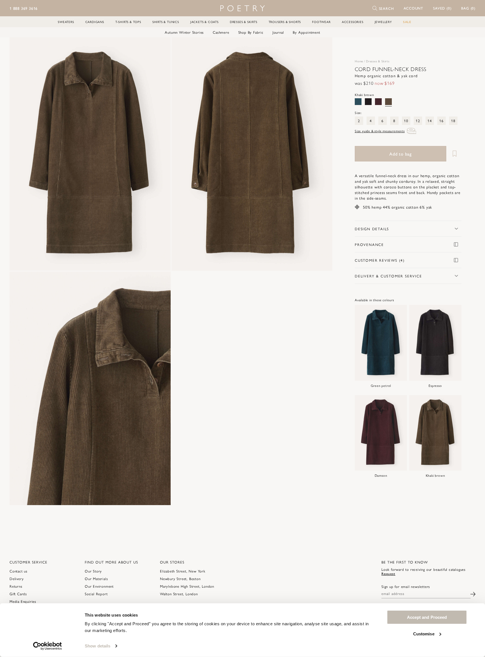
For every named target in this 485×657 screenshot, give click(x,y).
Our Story (93, 571)
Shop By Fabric (251, 32)
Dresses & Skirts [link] (243, 22)
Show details (97, 646)
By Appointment (306, 32)
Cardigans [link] (94, 22)
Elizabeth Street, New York (182, 571)
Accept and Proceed (427, 617)
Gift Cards (18, 593)
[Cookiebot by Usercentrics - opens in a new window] (47, 646)
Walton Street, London (179, 593)
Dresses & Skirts (378, 61)
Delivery (17, 578)
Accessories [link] (352, 22)
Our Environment (99, 586)
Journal (278, 32)
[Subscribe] (472, 593)
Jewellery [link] (383, 22)
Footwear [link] (321, 22)
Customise (423, 633)
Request (388, 573)
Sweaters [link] (66, 22)
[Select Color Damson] (378, 101)
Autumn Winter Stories (184, 32)
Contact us (19, 571)
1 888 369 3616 (24, 8)
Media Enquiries (23, 601)
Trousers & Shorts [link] (285, 22)
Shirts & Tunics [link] (165, 22)
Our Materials (96, 578)
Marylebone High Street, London (187, 586)
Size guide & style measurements (380, 130)
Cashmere (221, 32)
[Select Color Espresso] (368, 101)
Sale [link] (407, 22)
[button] (414, 8)
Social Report (96, 593)
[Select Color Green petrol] (358, 101)
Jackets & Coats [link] (204, 22)
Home (359, 61)
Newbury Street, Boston (180, 578)
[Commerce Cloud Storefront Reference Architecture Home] (242, 8)
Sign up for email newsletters (405, 586)
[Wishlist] (454, 153)
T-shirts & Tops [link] (128, 22)
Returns (16, 586)
